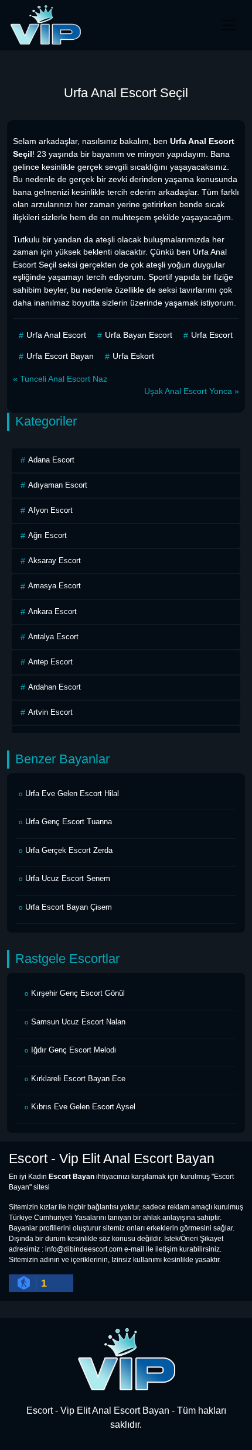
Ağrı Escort (47, 535)
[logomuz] (126, 1358)
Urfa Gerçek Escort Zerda (69, 850)
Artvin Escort (50, 712)
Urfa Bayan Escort (138, 335)
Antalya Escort (53, 636)
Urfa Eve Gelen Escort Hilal (72, 793)
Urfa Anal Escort (56, 335)
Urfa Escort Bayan (60, 356)
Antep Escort (50, 661)
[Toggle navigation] (228, 25)
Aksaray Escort (54, 560)
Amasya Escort (54, 585)
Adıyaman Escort (57, 485)
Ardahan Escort (54, 687)
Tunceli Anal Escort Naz (63, 378)
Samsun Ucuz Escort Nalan (78, 1021)
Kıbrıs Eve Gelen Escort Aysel (83, 1106)
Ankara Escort (52, 611)
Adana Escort (51, 459)
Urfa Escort (212, 335)
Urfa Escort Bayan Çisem (68, 907)
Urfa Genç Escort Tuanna (68, 821)
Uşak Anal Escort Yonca (188, 391)
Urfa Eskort (133, 356)
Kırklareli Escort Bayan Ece (78, 1078)
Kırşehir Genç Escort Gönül (78, 993)
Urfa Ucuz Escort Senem (67, 878)
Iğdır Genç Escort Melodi (73, 1049)
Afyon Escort (50, 510)
